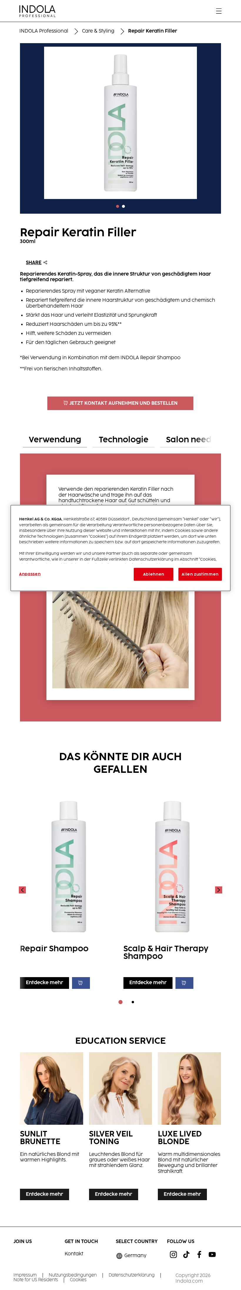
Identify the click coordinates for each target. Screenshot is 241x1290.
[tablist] (120, 1002)
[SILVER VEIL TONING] (120, 1127)
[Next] (218, 890)
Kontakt (74, 1254)
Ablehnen (153, 574)
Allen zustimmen (200, 574)
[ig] (173, 1254)
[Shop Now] (81, 983)
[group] (120, 130)
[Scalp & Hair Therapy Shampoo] (172, 890)
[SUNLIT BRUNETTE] (51, 1127)
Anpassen (30, 574)
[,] (120, 206)
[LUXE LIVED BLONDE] (189, 1127)
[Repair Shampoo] (69, 890)
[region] (120, 548)
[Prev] (23, 890)
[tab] (55, 440)
